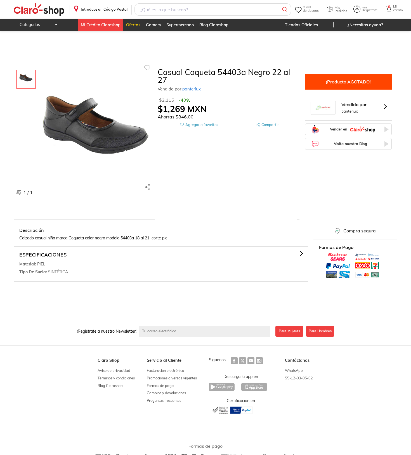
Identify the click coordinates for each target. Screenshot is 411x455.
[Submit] (284, 9)
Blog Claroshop (213, 24)
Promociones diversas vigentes (172, 378)
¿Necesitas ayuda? (365, 24)
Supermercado (180, 24)
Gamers (153, 24)
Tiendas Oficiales (301, 24)
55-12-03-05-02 (299, 378)
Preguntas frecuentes (164, 400)
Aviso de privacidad (114, 370)
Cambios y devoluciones (166, 393)
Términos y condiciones (116, 378)
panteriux (191, 89)
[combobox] (212, 9)
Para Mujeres (289, 331)
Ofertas (133, 24)
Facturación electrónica (165, 370)
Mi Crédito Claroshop (101, 24)
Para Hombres (320, 331)
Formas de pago (160, 385)
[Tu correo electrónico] (206, 331)
